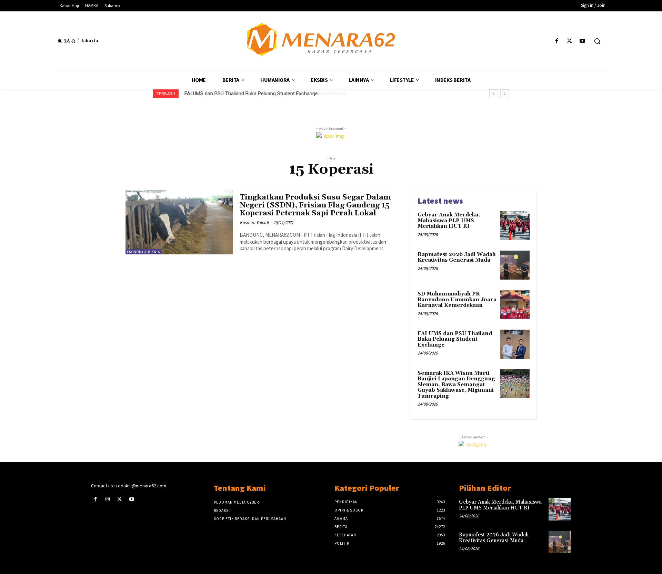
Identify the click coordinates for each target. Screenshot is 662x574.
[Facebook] (556, 41)
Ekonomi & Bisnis (143, 252)
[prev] (493, 93)
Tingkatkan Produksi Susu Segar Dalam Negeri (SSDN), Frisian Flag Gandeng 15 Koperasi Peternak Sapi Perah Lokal (315, 205)
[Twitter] (569, 41)
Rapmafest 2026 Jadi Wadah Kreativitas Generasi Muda (457, 257)
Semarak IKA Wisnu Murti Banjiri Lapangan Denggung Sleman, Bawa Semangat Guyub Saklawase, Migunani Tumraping (456, 384)
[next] (504, 93)
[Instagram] (107, 499)
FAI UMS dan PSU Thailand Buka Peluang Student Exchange (250, 93)
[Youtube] (582, 41)
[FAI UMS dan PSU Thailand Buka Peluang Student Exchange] (515, 344)
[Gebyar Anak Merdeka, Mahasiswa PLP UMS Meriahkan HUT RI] (515, 225)
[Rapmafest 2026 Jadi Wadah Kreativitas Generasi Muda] (515, 265)
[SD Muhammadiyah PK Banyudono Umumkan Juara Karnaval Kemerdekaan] (515, 304)
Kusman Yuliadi (254, 222)
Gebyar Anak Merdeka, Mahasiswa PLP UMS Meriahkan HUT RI (449, 221)
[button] (597, 41)
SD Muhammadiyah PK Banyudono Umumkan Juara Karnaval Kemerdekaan (457, 300)
